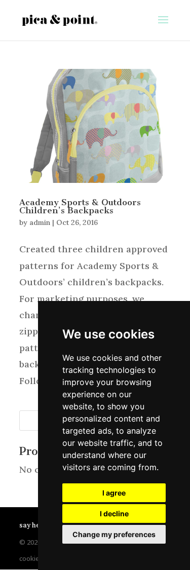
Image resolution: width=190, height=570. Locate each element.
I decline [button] (114, 513)
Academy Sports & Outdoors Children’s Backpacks (80, 206)
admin (39, 222)
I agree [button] (114, 492)
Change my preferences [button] (114, 534)
